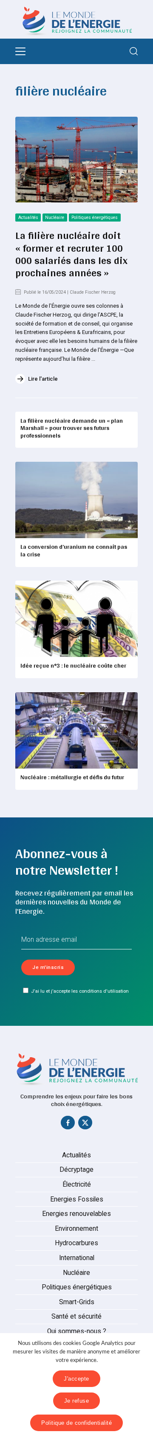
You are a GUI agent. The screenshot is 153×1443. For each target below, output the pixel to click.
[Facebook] (68, 1125)
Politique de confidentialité (76, 1423)
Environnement (76, 1228)
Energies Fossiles (76, 1199)
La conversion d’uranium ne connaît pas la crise (73, 550)
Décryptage (77, 1169)
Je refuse (76, 1401)
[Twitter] (85, 1125)
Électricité (76, 1184)
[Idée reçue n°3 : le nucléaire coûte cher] (76, 619)
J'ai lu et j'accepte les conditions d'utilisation (80, 991)
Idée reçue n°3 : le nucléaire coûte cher (73, 665)
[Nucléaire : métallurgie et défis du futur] (76, 730)
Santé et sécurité (76, 1316)
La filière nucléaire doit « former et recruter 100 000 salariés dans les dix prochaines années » (71, 254)
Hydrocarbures (76, 1243)
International (76, 1258)
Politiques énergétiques (94, 217)
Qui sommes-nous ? (76, 1331)
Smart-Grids (76, 1302)
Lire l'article (43, 379)
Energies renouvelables (76, 1214)
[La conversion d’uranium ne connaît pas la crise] (76, 500)
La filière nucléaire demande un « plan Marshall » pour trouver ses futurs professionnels (71, 428)
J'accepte (76, 1379)
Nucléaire (54, 217)
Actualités (28, 217)
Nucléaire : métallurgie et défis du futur (72, 777)
